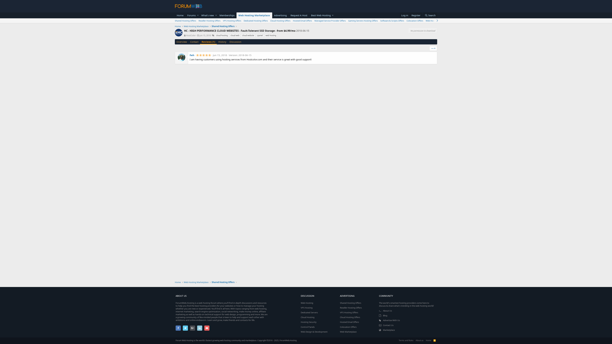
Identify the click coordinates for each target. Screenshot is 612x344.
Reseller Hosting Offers (209, 20)
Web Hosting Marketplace (254, 15)
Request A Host (299, 15)
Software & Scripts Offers (392, 20)
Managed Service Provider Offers (330, 20)
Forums (191, 15)
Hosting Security (309, 322)
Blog (385, 315)
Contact (194, 41)
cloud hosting (222, 35)
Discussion (235, 41)
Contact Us (388, 325)
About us (419, 340)
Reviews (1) (208, 41)
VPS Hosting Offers (232, 20)
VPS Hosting (307, 307)
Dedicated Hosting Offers (256, 20)
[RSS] (434, 340)
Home (180, 15)
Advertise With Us (391, 320)
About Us (387, 310)
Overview (181, 41)
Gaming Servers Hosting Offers (363, 20)
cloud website (248, 35)
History (222, 41)
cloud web (234, 35)
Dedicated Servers (309, 312)
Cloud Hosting (307, 317)
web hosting (271, 35)
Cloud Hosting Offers (280, 20)
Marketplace (389, 330)
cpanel (260, 35)
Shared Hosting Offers (185, 20)
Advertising (280, 15)
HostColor (191, 35)
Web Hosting (307, 302)
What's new (207, 15)
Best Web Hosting (321, 15)
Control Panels (308, 327)
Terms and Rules (406, 340)
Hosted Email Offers (302, 20)
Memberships (227, 15)
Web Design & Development (314, 331)
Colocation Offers (415, 20)
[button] (197, 15)
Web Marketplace (348, 331)
